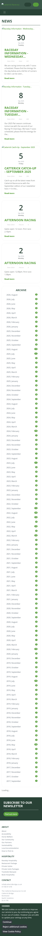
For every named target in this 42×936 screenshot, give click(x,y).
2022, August (11, 513)
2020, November (13, 608)
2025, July (10, 354)
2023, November (13, 445)
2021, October (12, 558)
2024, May (10, 417)
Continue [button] (7, 922)
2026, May (10, 308)
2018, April (10, 749)
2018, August (11, 731)
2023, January (12, 490)
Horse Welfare (7, 837)
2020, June (10, 631)
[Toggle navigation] (4, 12)
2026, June (10, 304)
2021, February (12, 595)
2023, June (10, 467)
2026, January (12, 326)
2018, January (12, 763)
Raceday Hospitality (9, 860)
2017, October (12, 776)
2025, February (12, 376)
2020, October (12, 613)
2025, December (13, 331)
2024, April (10, 422)
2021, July (10, 572)
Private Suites (7, 866)
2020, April (10, 640)
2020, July (10, 626)
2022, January (12, 545)
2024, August (11, 404)
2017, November (13, 772)
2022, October (12, 504)
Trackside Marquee (9, 872)
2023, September (13, 454)
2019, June (10, 685)
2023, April (10, 476)
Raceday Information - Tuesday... (16, 111)
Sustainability (7, 845)
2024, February (12, 431)
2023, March (11, 481)
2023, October (12, 449)
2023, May (10, 472)
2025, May (10, 363)
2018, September (13, 726)
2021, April (10, 585)
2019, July (10, 681)
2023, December (13, 440)
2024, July (10, 408)
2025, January (12, 381)
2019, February (12, 704)
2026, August (11, 295)
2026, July (10, 299)
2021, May (10, 581)
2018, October (12, 722)
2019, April (10, 695)
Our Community (8, 840)
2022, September (13, 508)
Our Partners (7, 842)
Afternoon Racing (20, 220)
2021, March (11, 590)
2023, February (12, 485)
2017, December (13, 767)
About (4, 831)
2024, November (13, 390)
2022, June (10, 522)
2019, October (12, 667)
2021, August (11, 567)
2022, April (10, 531)
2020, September (13, 617)
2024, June (10, 413)
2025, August (11, 349)
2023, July (10, 463)
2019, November (13, 663)
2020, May (10, 635)
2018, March (11, 754)
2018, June (10, 740)
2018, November (13, 717)
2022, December (13, 495)
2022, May (10, 526)
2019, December (13, 658)
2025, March (11, 372)
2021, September (13, 563)
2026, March (11, 317)
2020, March (11, 645)
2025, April (10, 367)
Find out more (11, 814)
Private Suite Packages (10, 869)
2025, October (12, 340)
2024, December (13, 385)
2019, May (10, 690)
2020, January (12, 654)
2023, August (11, 458)
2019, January (12, 708)
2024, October (12, 395)
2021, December (13, 549)
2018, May (10, 745)
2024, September (13, 399)
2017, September (13, 781)
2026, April (10, 313)
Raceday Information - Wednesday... (16, 53)
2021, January (12, 599)
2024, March (11, 426)
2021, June (10, 576)
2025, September (13, 345)
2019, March (11, 699)
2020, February (12, 649)
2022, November (13, 499)
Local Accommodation (10, 848)
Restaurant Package (9, 863)
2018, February (12, 758)
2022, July (10, 517)
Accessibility (6, 834)
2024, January (12, 435)
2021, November (13, 554)
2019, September (13, 672)
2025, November (13, 335)
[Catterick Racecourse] (11, 4)
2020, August (11, 622)
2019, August (11, 676)
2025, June (10, 358)
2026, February (12, 322)
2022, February (12, 540)
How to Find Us (7, 851)
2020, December (13, 604)
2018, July (10, 735)
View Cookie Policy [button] (12, 931)
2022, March (11, 535)
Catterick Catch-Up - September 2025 (20, 170)
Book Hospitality (8, 875)
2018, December (13, 713)
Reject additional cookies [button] (15, 926)
